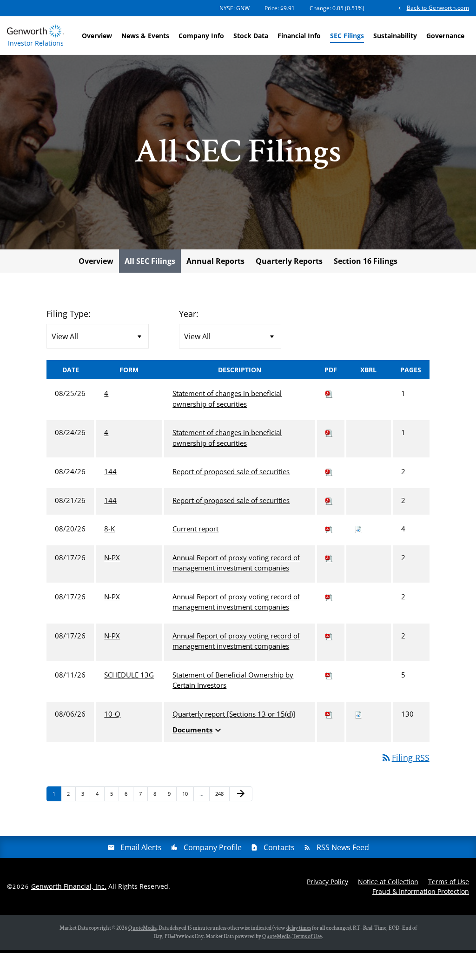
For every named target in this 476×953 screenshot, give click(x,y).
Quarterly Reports (289, 261)
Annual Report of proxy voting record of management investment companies (236, 563)
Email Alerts (141, 847)
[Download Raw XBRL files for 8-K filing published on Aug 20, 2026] (358, 528)
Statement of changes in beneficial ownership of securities (227, 399)
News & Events (145, 35)
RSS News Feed (343, 847)
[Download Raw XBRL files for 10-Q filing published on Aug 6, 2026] (358, 713)
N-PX (112, 557)
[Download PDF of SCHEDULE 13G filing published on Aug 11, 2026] (329, 674)
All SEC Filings (150, 261)
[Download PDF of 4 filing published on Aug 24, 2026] (329, 432)
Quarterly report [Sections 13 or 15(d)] (233, 713)
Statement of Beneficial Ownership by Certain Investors (232, 680)
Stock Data (250, 35)
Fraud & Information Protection (420, 891)
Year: (188, 313)
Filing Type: (68, 313)
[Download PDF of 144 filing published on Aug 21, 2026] (329, 500)
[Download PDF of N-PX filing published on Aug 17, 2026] (329, 557)
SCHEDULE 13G (129, 674)
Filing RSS (405, 757)
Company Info (201, 35)
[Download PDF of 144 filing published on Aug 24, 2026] (329, 471)
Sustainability (395, 35)
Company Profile (213, 847)
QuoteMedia (142, 928)
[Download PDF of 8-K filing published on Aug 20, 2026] (329, 528)
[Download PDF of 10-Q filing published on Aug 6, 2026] (329, 713)
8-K (109, 528)
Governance (445, 35)
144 (110, 471)
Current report (195, 528)
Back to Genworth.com (438, 8)
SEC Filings (347, 35)
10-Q (112, 713)
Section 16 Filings (365, 261)
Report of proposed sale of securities (231, 471)
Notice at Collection (388, 881)
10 (187, 793)
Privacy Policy (327, 881)
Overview (97, 35)
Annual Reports (215, 261)
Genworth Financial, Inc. (68, 886)
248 (220, 793)
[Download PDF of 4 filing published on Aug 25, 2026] (329, 393)
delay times (298, 928)
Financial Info (299, 35)
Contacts (279, 847)
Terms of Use (448, 881)
